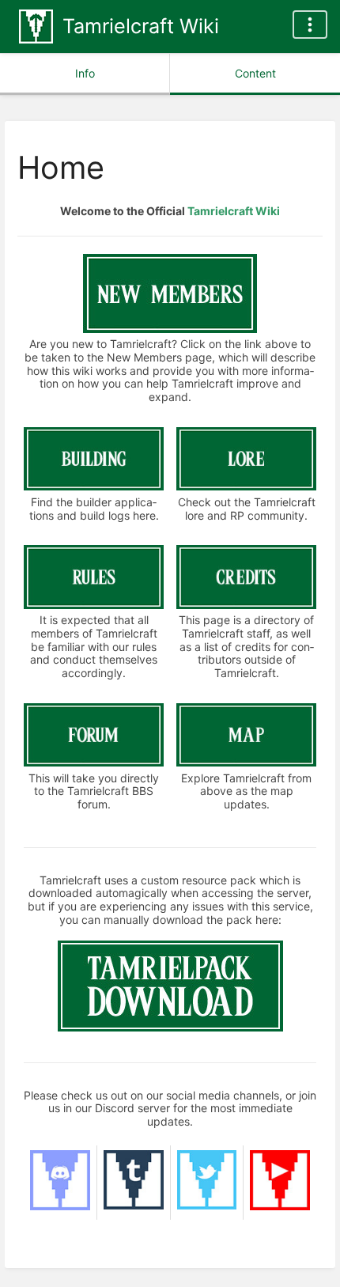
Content (255, 73)
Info (85, 73)
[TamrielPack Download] (170, 1027)
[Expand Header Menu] (310, 24)
